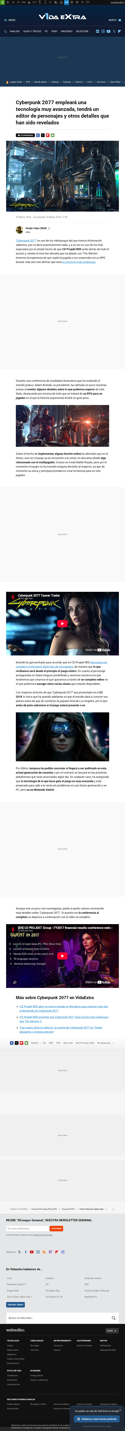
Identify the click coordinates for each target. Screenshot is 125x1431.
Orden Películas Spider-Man (92, 1209)
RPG (28, 82)
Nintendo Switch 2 (16, 1284)
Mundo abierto (40, 82)
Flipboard (119, 31)
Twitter (114, 31)
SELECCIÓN (82, 31)
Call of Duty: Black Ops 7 (19, 1296)
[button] (38, 228)
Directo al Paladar (84, 1345)
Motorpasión (105, 1345)
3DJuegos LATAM (38, 1404)
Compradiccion (13, 1384)
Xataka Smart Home (15, 1359)
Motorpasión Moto (108, 1350)
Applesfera (11, 1354)
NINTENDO (66, 31)
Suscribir (56, 1228)
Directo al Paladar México (84, 1405)
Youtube (108, 31)
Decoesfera (12, 1380)
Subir (110, 1331)
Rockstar (67, 82)
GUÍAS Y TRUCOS (32, 31)
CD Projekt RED (86, 1043)
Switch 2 (79, 82)
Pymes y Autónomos (39, 1380)
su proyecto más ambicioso (78, 262)
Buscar (113, 1318)
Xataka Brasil (12, 1408)
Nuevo (112, 20)
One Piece (101, 82)
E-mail (52, 135)
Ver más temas (15, 1305)
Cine (9, 1278)
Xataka (10, 1345)
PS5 (87, 1284)
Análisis (50, 1278)
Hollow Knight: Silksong (97, 1290)
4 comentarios (27, 135)
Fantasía (55, 82)
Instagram (103, 31)
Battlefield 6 (91, 1296)
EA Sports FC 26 (54, 1296)
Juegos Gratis (16, 82)
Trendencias (12, 1375)
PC (46, 31)
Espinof (57, 1350)
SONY (54, 31)
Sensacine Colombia (62, 1408)
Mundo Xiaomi (13, 1363)
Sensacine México (62, 1404)
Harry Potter (115, 82)
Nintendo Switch (93, 1278)
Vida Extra (62, 15)
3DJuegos (34, 1345)
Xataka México (13, 1404)
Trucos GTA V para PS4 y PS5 (44, 1209)
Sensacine (58, 1345)
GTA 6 (89, 82)
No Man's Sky (53, 1290)
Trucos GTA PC (68, 1209)
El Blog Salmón (36, 1375)
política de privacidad (43, 1235)
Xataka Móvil (12, 1350)
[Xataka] (2, 2)
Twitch (50, 1251)
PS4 (58, 1043)
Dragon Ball (13, 1290)
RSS (44, 1251)
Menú (12, 20)
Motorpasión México (109, 1404)
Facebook (38, 135)
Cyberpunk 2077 (26, 240)
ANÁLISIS (15, 31)
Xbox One (68, 1043)
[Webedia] (15, 1330)
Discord (97, 31)
